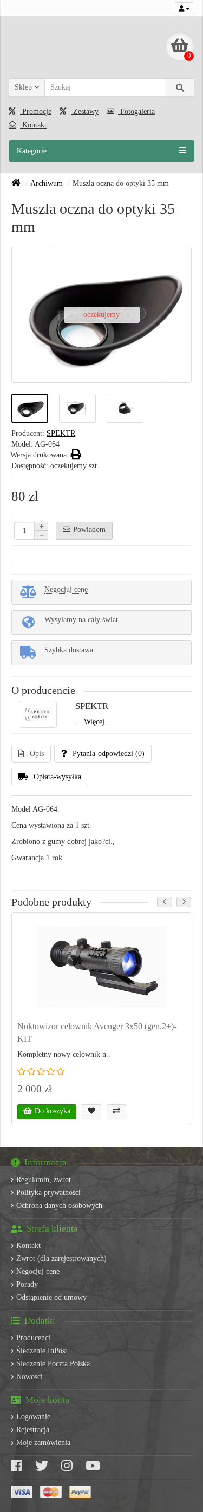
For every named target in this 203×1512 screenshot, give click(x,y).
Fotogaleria (136, 111)
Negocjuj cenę (38, 1271)
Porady (27, 1284)
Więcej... (97, 722)
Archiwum (46, 183)
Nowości (29, 1377)
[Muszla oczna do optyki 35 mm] (29, 408)
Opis (37, 754)
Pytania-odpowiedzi (109, 754)
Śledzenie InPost (41, 1351)
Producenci (33, 1338)
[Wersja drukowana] (76, 455)
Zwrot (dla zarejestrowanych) (61, 1258)
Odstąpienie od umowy (51, 1297)
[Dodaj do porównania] (116, 1111)
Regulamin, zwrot (43, 1180)
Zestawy (85, 111)
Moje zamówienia (43, 1443)
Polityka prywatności (48, 1193)
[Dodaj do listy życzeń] (91, 1111)
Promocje (35, 111)
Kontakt (33, 125)
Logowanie (33, 1417)
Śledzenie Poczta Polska (53, 1364)
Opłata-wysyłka (57, 777)
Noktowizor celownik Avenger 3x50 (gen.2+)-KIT (96, 1032)
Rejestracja (32, 1430)
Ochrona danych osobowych (59, 1206)
